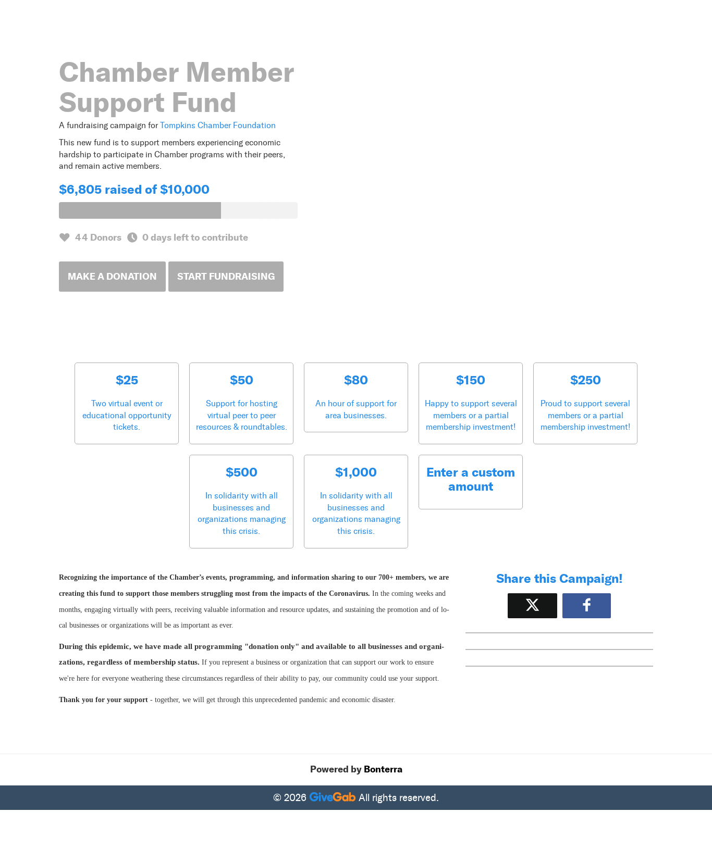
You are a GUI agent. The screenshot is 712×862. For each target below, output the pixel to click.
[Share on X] (532, 605)
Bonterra (383, 769)
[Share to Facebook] (586, 605)
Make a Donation (112, 276)
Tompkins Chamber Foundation (218, 125)
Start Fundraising (226, 276)
